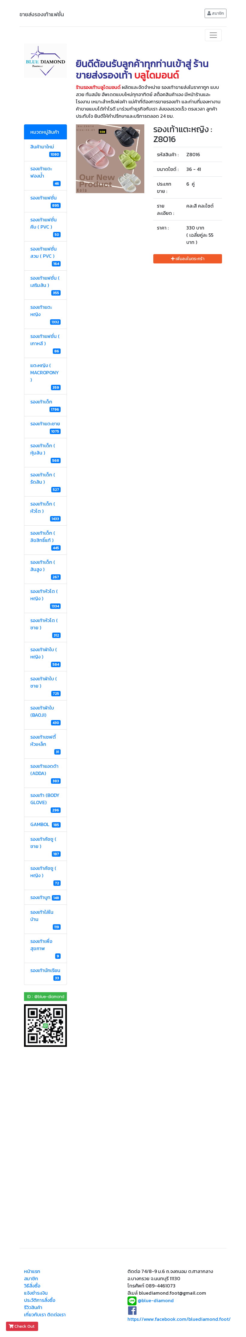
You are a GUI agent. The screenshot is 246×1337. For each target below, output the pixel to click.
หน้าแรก (32, 1271)
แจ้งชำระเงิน (36, 1292)
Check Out (24, 1326)
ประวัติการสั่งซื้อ (39, 1300)
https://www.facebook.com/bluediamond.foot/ (179, 1319)
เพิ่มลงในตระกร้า (189, 259)
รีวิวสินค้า (33, 1307)
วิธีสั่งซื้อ (32, 1285)
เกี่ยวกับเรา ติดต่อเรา (45, 1314)
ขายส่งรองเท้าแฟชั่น (42, 14)
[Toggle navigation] (213, 35)
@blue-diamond (156, 1300)
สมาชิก (217, 13)
